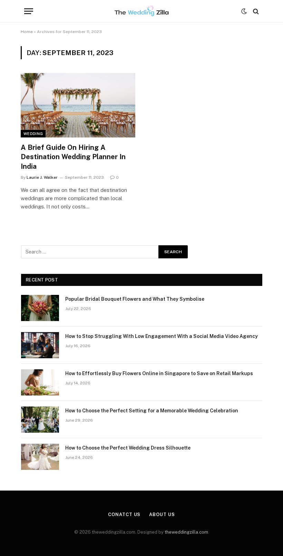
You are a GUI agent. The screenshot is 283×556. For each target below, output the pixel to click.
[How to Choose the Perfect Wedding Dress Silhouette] (40, 457)
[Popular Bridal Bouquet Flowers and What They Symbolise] (40, 308)
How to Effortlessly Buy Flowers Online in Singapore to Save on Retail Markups (159, 373)
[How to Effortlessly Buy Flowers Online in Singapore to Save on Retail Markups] (40, 382)
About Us (162, 514)
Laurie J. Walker (42, 177)
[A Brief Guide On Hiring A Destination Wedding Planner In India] (78, 105)
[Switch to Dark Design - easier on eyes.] (244, 11)
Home (27, 31)
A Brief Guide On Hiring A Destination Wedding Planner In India (73, 156)
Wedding (33, 134)
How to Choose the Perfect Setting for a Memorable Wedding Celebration (151, 410)
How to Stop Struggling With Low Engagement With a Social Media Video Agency (161, 336)
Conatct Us (124, 514)
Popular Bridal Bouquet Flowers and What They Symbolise (134, 299)
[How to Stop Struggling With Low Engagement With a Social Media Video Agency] (40, 345)
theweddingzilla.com (186, 532)
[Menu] (28, 11)
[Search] (255, 11)
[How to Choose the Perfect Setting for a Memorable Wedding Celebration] (40, 419)
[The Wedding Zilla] (141, 11)
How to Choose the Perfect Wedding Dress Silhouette (128, 448)
